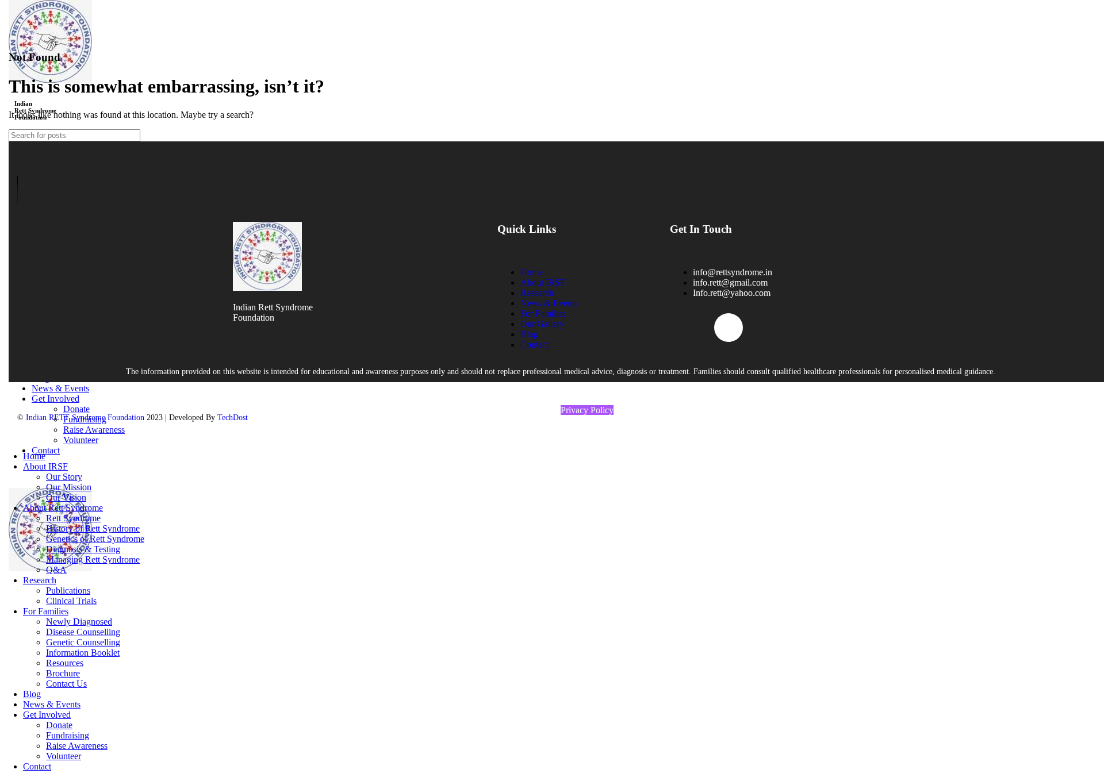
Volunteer (63, 756)
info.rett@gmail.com (730, 282)
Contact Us (66, 683)
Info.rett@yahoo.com (731, 293)
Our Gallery (542, 324)
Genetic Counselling (83, 642)
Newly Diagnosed (79, 621)
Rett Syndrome (73, 518)
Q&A (56, 570)
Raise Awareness (77, 746)
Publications (68, 590)
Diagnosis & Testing (83, 549)
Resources (64, 663)
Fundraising (67, 735)
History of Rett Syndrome (93, 528)
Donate (59, 725)
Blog (529, 334)
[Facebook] (684, 327)
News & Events (549, 303)
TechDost (232, 417)
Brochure (63, 673)
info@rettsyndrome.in (732, 272)
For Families (543, 313)
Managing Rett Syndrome (93, 559)
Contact (534, 344)
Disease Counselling (83, 632)
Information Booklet (83, 652)
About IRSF (542, 282)
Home (531, 272)
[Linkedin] (817, 327)
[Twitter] (728, 327)
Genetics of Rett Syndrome (95, 539)
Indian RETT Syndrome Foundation (84, 417)
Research (537, 293)
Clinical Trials (71, 601)
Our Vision (66, 497)
